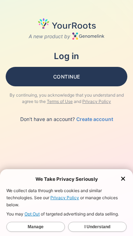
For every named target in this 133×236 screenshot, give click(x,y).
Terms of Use (60, 101)
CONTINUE (66, 77)
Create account (94, 119)
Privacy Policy (96, 101)
